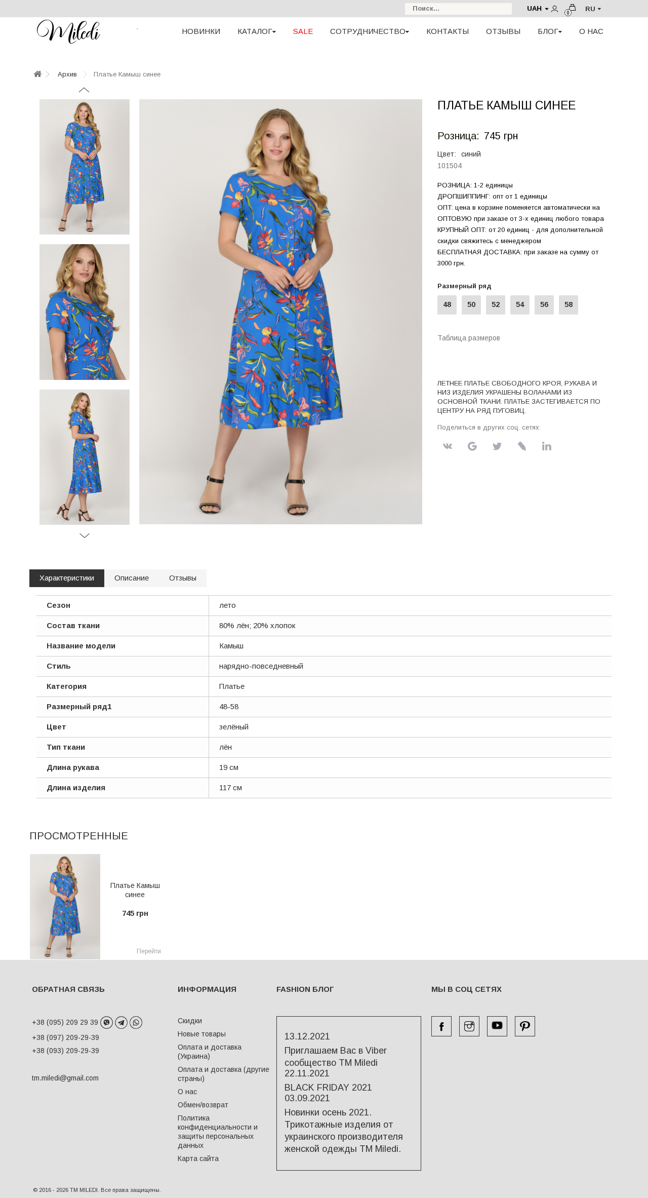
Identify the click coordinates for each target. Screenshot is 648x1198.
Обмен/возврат (203, 1105)
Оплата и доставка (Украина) (209, 1051)
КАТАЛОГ (254, 31)
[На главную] (37, 74)
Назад (84, 93)
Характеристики (66, 577)
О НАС (591, 31)
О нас (187, 1092)
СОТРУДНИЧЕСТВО (368, 31)
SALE (303, 31)
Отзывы (182, 577)
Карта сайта (198, 1158)
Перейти (149, 951)
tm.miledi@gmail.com (54, 1078)
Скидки (190, 1021)
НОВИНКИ (201, 31)
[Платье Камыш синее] (84, 167)
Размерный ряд (466, 286)
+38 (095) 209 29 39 (66, 1022)
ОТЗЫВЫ (503, 31)
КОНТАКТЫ (447, 31)
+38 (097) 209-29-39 (65, 1037)
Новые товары (202, 1034)
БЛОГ (548, 31)
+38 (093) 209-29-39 (65, 1051)
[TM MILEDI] (68, 31)
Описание (131, 577)
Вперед (84, 539)
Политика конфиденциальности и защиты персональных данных (218, 1131)
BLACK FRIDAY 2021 (328, 1088)
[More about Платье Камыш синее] (65, 906)
